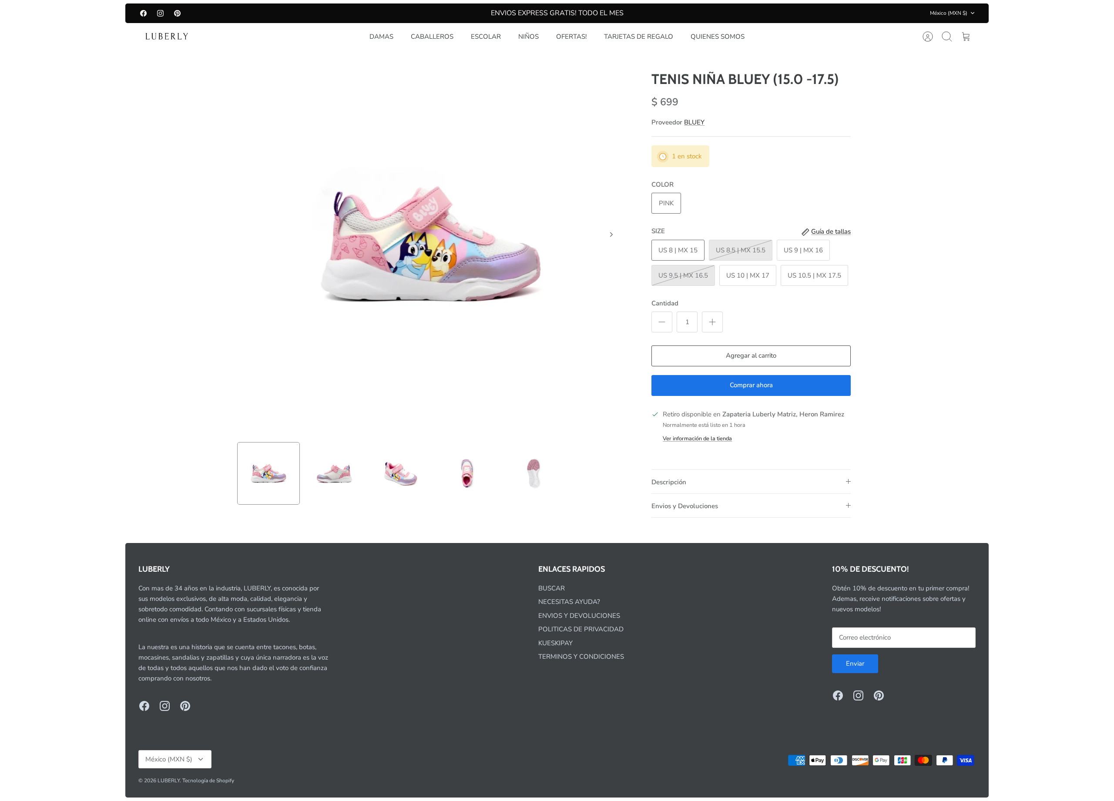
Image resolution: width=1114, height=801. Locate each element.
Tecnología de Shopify (208, 780)
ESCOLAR (486, 36)
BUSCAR (551, 588)
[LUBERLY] (166, 36)
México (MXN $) (948, 13)
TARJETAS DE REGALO (638, 36)
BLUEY (694, 122)
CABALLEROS (432, 36)
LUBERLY (169, 780)
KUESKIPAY (555, 643)
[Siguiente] (611, 234)
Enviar (855, 663)
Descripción (668, 482)
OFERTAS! (571, 36)
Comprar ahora (751, 385)
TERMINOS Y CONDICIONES (581, 656)
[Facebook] (143, 13)
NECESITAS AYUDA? (569, 601)
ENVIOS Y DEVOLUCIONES (579, 615)
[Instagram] (160, 13)
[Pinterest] (177, 13)
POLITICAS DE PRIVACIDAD (581, 629)
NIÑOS (528, 36)
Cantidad (664, 303)
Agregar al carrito (751, 355)
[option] (431, 244)
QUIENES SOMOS (718, 36)
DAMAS (381, 36)
